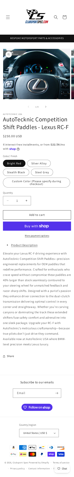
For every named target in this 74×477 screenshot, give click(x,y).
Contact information (39, 468)
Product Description (24, 245)
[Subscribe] (56, 393)
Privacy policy (17, 468)
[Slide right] (45, 106)
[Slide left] (28, 106)
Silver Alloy (39, 163)
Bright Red (14, 163)
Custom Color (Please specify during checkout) (36, 182)
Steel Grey (42, 172)
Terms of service (61, 462)
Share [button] (10, 356)
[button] (8, 17)
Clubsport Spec (20, 462)
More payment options (37, 235)
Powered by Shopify (39, 462)
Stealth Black (16, 172)
